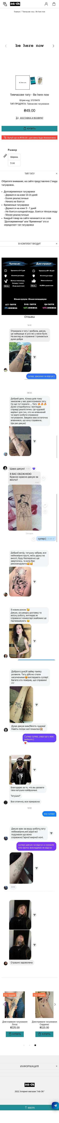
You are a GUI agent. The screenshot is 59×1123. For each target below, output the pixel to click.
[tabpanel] (15, 1017)
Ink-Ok (15, 4)
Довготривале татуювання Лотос (14, 1023)
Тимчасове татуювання (38, 104)
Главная (17, 12)
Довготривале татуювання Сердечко (44, 1023)
